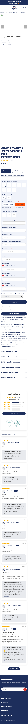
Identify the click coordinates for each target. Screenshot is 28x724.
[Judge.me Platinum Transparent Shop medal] (17, 423)
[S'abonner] (25, 689)
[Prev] (2, 26)
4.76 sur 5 (18, 397)
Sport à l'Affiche (10, 720)
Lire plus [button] (6, 596)
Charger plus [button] (14, 668)
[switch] (3, 265)
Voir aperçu (14, 302)
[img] (5, 440)
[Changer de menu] (1, 7)
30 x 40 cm (6, 171)
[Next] (25, 26)
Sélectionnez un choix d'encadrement (12, 293)
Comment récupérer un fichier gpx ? (12, 175)
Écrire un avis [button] (14, 414)
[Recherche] (23, 7)
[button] (5, 160)
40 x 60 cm (17, 171)
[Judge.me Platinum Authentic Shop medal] (9, 423)
